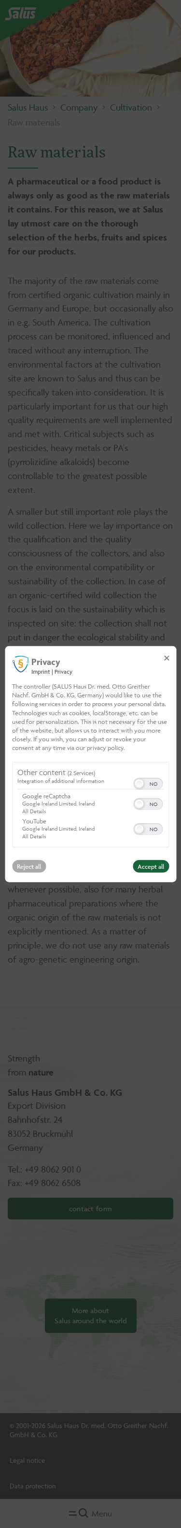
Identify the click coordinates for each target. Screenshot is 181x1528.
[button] (139, 783)
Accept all (151, 866)
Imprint (40, 671)
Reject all (29, 866)
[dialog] (90, 764)
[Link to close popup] (166, 658)
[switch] (148, 782)
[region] (90, 805)
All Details (34, 810)
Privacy (63, 671)
